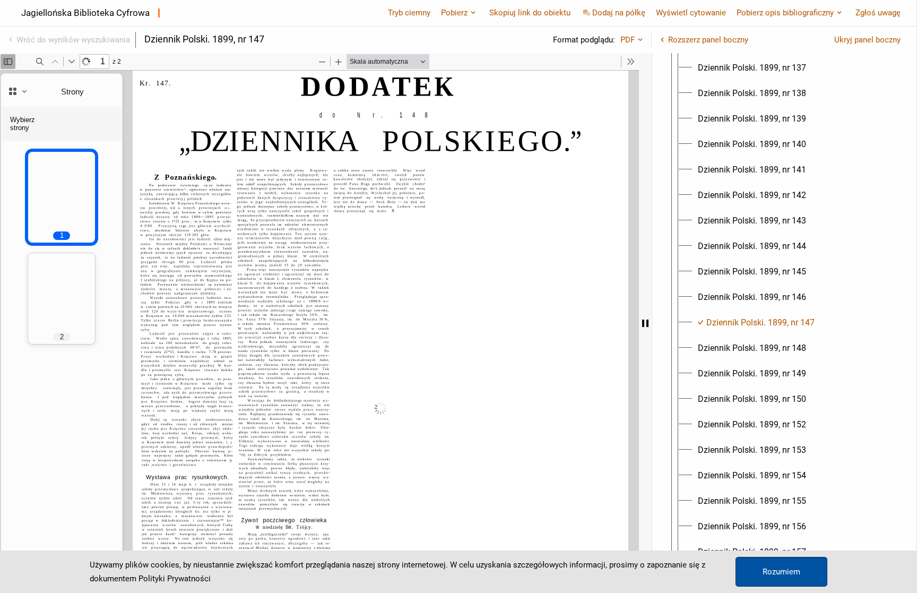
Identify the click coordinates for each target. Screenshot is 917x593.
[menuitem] (752, 68)
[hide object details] (645, 323)
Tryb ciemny (409, 13)
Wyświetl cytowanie (691, 13)
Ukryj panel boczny (867, 40)
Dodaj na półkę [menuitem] (618, 13)
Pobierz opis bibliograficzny (785, 13)
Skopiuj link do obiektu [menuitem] (529, 13)
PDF (627, 40)
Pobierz (454, 13)
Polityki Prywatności (175, 578)
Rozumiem (781, 572)
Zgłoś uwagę (878, 13)
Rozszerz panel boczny (708, 40)
